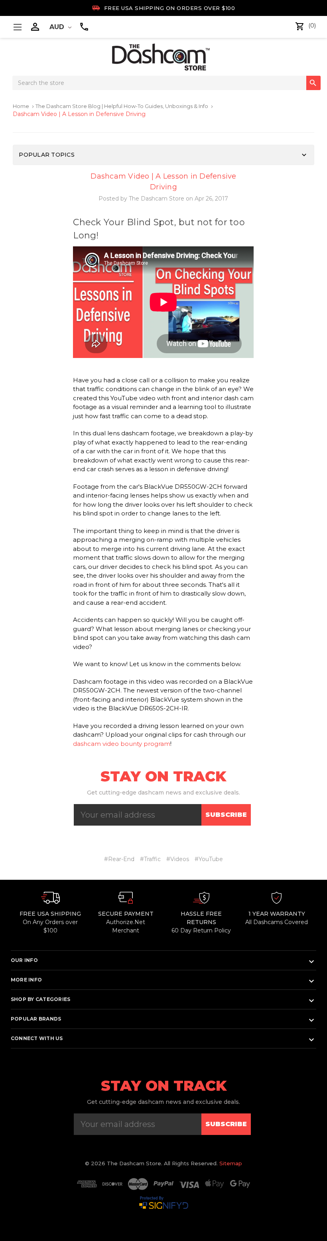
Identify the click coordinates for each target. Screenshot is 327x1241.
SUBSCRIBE (226, 814)
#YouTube (209, 859)
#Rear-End (119, 859)
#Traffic (150, 859)
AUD (57, 27)
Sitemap (230, 1163)
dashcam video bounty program (121, 743)
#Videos (177, 859)
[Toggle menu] (17, 27)
